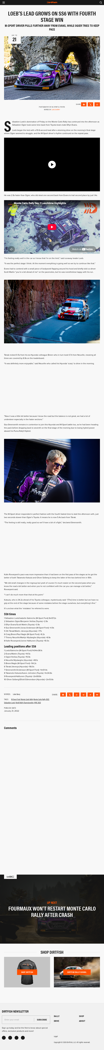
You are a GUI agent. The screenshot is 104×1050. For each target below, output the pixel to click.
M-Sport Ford (15, 699)
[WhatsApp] (97, 104)
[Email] (97, 694)
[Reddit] (90, 694)
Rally (56, 1016)
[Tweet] (90, 104)
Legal (56, 1036)
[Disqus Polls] (52, 761)
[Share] (83, 104)
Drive (56, 1021)
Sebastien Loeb (9, 702)
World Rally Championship (24, 702)
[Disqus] (52, 828)
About (82, 1021)
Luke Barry (56, 109)
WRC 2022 (37, 702)
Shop (81, 1016)
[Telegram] (83, 694)
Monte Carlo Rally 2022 (41, 699)
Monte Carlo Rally (27, 699)
